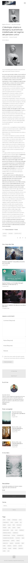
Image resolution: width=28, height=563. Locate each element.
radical (18, 540)
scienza (14, 545)
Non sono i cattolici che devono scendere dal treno (14, 305)
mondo (13, 535)
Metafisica (22, 530)
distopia (4, 233)
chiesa (8, 519)
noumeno (18, 537)
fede (14, 524)
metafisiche (15, 532)
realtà (4, 545)
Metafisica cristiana (7, 532)
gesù (9, 527)
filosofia (4, 527)
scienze (20, 545)
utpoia (4, 235)
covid (20, 519)
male (12, 530)
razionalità (17, 543)
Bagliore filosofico (6, 24)
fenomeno (19, 524)
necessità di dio (20, 535)
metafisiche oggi (6, 535)
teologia (14, 548)
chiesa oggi (14, 519)
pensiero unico (18, 233)
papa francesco (6, 540)
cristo (12, 522)
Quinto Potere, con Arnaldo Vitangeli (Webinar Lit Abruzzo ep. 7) (12, 283)
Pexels (16, 229)
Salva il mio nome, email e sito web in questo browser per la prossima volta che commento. (14, 357)
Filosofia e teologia (16, 24)
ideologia (10, 233)
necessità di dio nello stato (8, 537)
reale (23, 543)
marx (16, 530)
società (9, 548)
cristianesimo (5, 522)
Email (3, 490)
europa (9, 524)
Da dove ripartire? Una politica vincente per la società (13, 262)
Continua (4, 403)
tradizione (21, 548)
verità (4, 550)
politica (12, 540)
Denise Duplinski (9, 229)
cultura (16, 522)
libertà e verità (6, 530)
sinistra (4, 548)
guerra (14, 527)
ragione (11, 543)
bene (4, 519)
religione (9, 545)
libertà (18, 527)
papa (23, 537)
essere (4, 524)
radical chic (5, 543)
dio (20, 522)
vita (8, 550)
